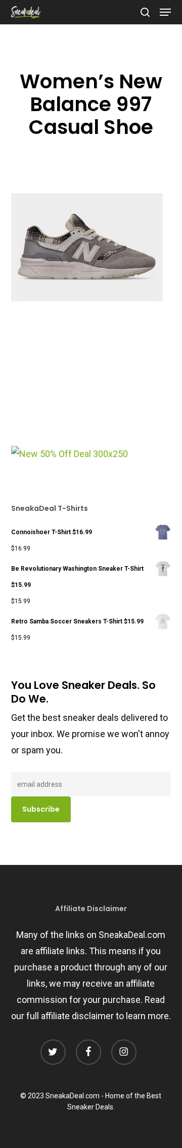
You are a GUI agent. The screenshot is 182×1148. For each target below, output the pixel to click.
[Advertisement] (87, 377)
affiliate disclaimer (77, 1016)
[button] (165, 12)
